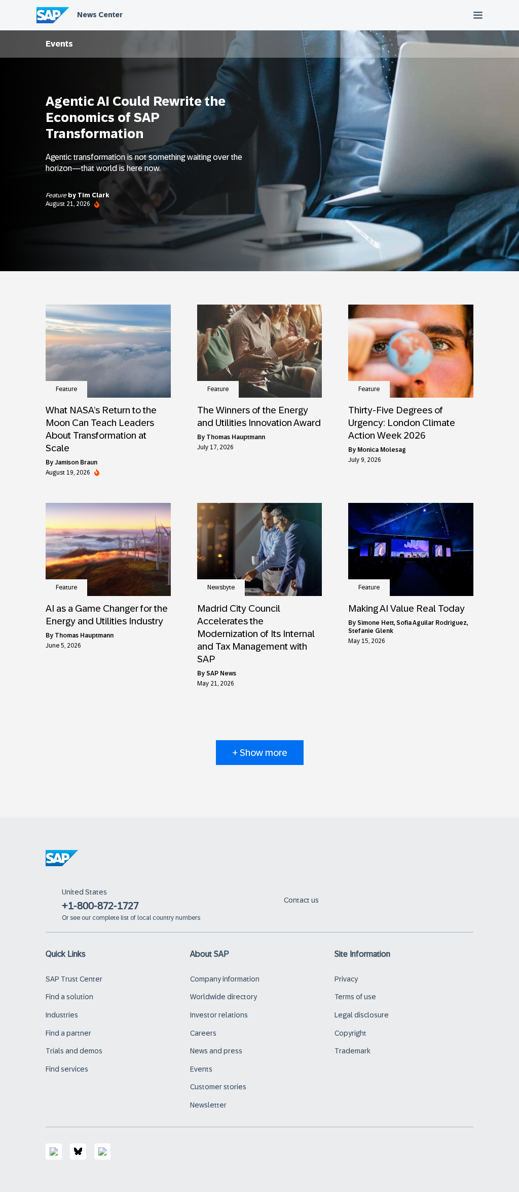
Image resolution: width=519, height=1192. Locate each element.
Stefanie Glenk (370, 630)
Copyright (350, 1033)
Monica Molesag (381, 449)
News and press (216, 1051)
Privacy (346, 979)
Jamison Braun (76, 462)
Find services (67, 1069)
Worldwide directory (223, 997)
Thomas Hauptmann (235, 437)
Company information (225, 979)
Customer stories (218, 1087)
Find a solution (69, 997)
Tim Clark (93, 195)
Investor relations (219, 1015)
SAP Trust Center (74, 979)
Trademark (352, 1051)
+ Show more (259, 752)
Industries (62, 1015)
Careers (203, 1033)
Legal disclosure (362, 1015)
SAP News (221, 673)
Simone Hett (375, 622)
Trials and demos (74, 1051)
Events (201, 1069)
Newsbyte (221, 587)
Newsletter (208, 1105)
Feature (57, 195)
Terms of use (355, 997)
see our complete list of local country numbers (135, 917)
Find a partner (68, 1033)
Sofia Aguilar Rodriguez (431, 622)
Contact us (301, 900)
